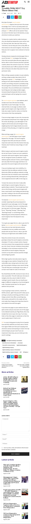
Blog (3, 6)
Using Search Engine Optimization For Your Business (7, 366)
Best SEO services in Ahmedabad (9, 342)
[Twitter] (12, 17)
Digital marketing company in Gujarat (10, 352)
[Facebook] (8, 17)
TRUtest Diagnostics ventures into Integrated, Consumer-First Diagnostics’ (11, 515)
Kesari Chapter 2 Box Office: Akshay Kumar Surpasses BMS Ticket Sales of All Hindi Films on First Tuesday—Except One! (11, 404)
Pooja (4, 13)
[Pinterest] (16, 17)
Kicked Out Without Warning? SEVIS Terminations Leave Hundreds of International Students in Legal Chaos (11, 392)
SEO (8, 31)
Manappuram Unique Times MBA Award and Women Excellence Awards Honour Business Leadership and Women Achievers (11, 480)
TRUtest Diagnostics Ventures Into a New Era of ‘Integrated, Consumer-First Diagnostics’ (12, 506)
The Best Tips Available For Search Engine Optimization (23, 366)
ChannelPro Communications (8, 345)
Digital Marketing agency (22, 345)
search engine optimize (10, 100)
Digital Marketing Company (8, 347)
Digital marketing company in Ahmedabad (11, 349)
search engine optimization (16, 200)
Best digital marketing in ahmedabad (14, 340)
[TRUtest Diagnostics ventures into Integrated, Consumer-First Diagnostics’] (25, 515)
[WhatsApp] (20, 17)
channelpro (20, 342)
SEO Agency (25, 352)
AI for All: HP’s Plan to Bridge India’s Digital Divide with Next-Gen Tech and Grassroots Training (10, 379)
